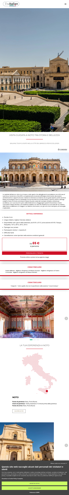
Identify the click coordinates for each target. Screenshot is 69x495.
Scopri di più (18, 411)
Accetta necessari (34, 488)
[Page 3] (38, 339)
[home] (11, 4)
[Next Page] (66, 318)
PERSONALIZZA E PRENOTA (34, 253)
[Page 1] (31, 339)
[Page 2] (34, 339)
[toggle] (65, 4)
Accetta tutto (34, 483)
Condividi (63, 149)
